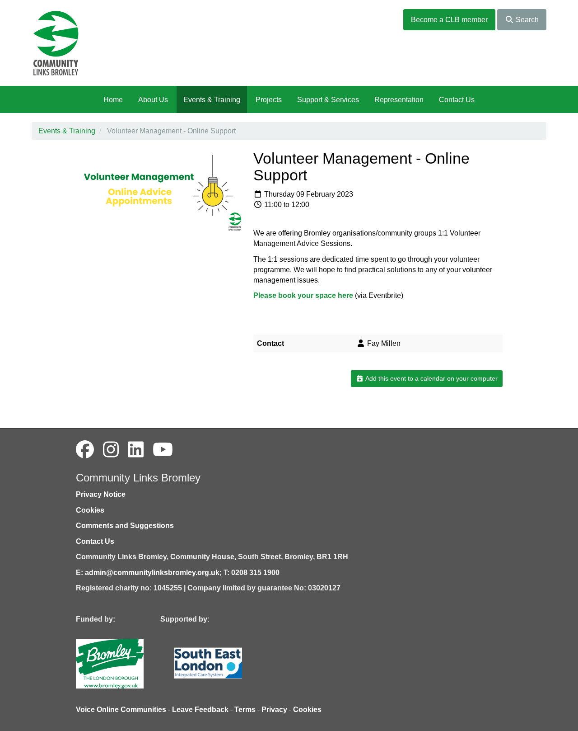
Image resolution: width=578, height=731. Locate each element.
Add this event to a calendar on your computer (431, 378)
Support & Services (328, 100)
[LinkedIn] (136, 450)
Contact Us (457, 100)
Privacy (274, 709)
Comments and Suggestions (125, 525)
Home (113, 100)
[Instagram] (111, 450)
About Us (153, 100)
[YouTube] (163, 450)
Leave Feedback (200, 709)
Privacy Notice (101, 494)
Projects (269, 100)
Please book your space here (304, 295)
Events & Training (211, 100)
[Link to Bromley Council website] (123, 663)
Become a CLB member (449, 20)
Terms (245, 709)
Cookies (90, 510)
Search (526, 20)
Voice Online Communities (121, 709)
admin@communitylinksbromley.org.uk (152, 572)
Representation (399, 100)
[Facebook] (85, 450)
